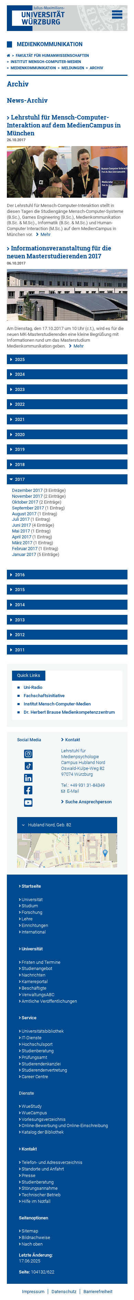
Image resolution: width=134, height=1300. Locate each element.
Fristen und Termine (41, 962)
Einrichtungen (35, 925)
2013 (20, 620)
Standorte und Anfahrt (43, 1169)
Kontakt (72, 739)
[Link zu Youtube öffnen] (25, 803)
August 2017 (24, 513)
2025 (20, 359)
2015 (20, 589)
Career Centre (35, 1076)
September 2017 (28, 507)
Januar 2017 (24, 554)
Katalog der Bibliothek (43, 1132)
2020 (20, 434)
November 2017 (27, 496)
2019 (20, 449)
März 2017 (22, 542)
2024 (20, 374)
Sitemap (30, 1231)
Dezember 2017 (27, 490)
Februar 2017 (24, 548)
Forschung (32, 912)
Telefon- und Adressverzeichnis (52, 1162)
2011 (20, 650)
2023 (20, 389)
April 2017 (21, 536)
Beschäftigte (34, 988)
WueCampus (34, 1112)
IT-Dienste (32, 1037)
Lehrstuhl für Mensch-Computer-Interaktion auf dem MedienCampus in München (64, 125)
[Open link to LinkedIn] (25, 778)
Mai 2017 (21, 531)
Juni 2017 (21, 525)
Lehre (27, 918)
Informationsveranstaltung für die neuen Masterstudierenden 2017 (59, 252)
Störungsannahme (40, 1188)
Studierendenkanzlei (41, 1063)
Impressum (33, 1291)
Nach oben (32, 1244)
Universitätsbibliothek (43, 1031)
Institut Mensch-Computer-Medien (46, 62)
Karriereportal (35, 981)
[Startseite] (8, 55)
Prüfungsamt (34, 1057)
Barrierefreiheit (97, 1291)
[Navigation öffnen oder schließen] (117, 14)
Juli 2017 (21, 519)
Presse (28, 1175)
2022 (20, 404)
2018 (20, 464)
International (34, 932)
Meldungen (73, 68)
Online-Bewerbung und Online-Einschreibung (65, 1125)
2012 (20, 634)
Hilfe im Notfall (36, 1201)
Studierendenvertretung (44, 1070)
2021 (20, 419)
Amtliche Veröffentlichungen (49, 1001)
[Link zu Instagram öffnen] (25, 754)
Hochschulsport (37, 1044)
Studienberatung (38, 1050)
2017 (20, 479)
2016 (20, 574)
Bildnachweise (36, 1237)
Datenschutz (64, 1291)
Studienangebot (37, 968)
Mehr (46, 234)
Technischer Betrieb (41, 1194)
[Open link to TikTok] (25, 766)
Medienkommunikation (49, 44)
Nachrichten (33, 975)
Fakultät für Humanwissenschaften (52, 55)
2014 (20, 604)
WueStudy (32, 1106)
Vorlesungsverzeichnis (44, 1119)
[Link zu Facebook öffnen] (25, 790)
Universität (32, 899)
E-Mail (73, 791)
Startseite (31, 886)
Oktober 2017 (25, 502)
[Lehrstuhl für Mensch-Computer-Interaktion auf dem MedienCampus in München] (67, 196)
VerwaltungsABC (38, 994)
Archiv (96, 68)
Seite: (24, 1272)
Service (29, 1017)
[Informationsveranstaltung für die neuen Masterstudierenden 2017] (67, 319)
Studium (30, 905)
